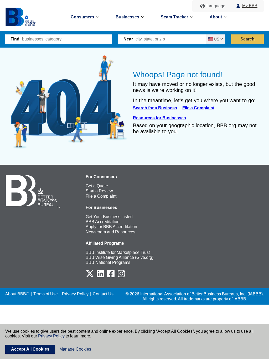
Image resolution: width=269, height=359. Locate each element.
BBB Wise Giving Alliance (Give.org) (119, 257)
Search (247, 39)
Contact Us (103, 294)
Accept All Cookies (30, 349)
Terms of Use (45, 294)
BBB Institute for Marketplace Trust (118, 252)
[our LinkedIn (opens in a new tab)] (100, 276)
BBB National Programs (108, 262)
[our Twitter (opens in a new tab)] (90, 276)
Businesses (127, 17)
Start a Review (99, 191)
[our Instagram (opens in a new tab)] (121, 276)
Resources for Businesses (159, 118)
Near (128, 39)
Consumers (82, 17)
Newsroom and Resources (110, 232)
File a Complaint (198, 108)
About (216, 17)
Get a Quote (97, 186)
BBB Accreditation (103, 221)
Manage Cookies (75, 349)
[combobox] (67, 39)
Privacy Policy (51, 336)
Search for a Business (155, 108)
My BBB (249, 5)
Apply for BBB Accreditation (111, 226)
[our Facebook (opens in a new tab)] (111, 276)
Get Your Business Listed (109, 216)
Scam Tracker (174, 17)
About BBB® (17, 294)
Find (15, 39)
